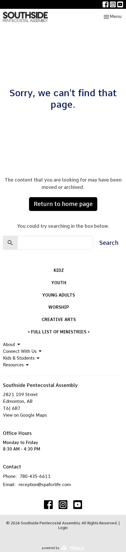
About (9, 344)
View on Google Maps (25, 415)
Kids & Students (19, 358)
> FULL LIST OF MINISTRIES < (59, 332)
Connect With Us (20, 351)
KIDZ (59, 270)
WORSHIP (58, 307)
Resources (13, 365)
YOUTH (58, 282)
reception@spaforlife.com (44, 484)
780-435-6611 (35, 476)
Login (63, 528)
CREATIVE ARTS (59, 319)
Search (108, 242)
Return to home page (63, 203)
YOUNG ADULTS (58, 295)
